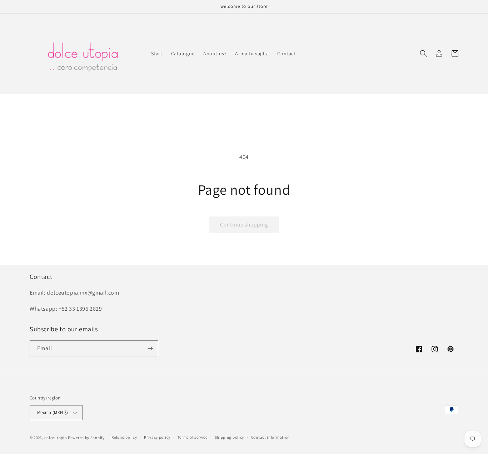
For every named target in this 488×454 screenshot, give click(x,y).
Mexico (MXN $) (52, 412)
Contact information (270, 437)
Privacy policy (157, 437)
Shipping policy (229, 437)
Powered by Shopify (86, 437)
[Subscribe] (150, 348)
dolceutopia (55, 437)
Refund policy (124, 437)
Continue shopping (244, 224)
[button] (423, 53)
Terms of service (193, 437)
